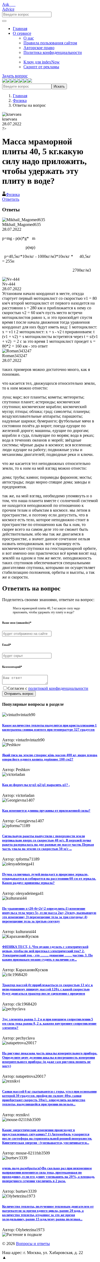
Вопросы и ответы (33, 1243)
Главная (20, 28)
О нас (28, 38)
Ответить (10, 199)
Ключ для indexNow (41, 62)
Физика (20, 100)
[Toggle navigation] (4, 21)
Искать (59, 86)
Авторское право (38, 47)
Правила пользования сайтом (50, 43)
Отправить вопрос (19, 694)
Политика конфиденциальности (52, 52)
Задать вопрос (15, 76)
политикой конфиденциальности (58, 688)
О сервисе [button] (22, 33)
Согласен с (47, 688)
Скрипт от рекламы (41, 67)
